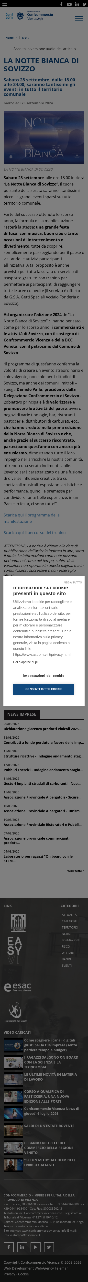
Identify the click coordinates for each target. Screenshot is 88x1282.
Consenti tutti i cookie (43, 689)
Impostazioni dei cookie (43, 676)
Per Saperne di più (26, 662)
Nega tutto (73, 582)
